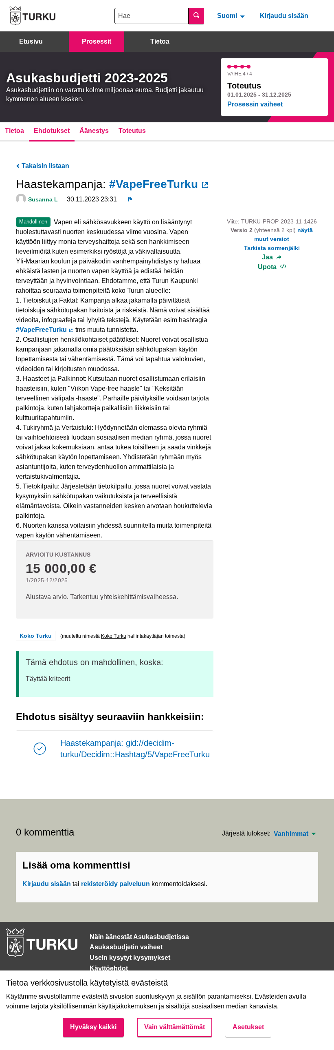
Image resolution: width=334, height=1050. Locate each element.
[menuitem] (232, 15)
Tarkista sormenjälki (272, 248)
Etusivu (31, 41)
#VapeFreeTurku (159, 184)
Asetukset (248, 1026)
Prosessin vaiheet (255, 104)
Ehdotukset (52, 130)
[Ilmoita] (130, 199)
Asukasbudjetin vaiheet (126, 947)
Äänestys (94, 130)
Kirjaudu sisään (284, 15)
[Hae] (196, 16)
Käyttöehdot (109, 968)
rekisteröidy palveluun (115, 883)
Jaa (268, 257)
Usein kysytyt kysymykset (130, 957)
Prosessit (96, 41)
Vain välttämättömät (174, 1026)
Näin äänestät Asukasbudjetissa (139, 936)
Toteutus (132, 130)
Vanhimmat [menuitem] (291, 834)
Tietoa (159, 41)
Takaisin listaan (44, 165)
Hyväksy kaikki (93, 1026)
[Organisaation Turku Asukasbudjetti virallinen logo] (32, 16)
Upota (268, 266)
